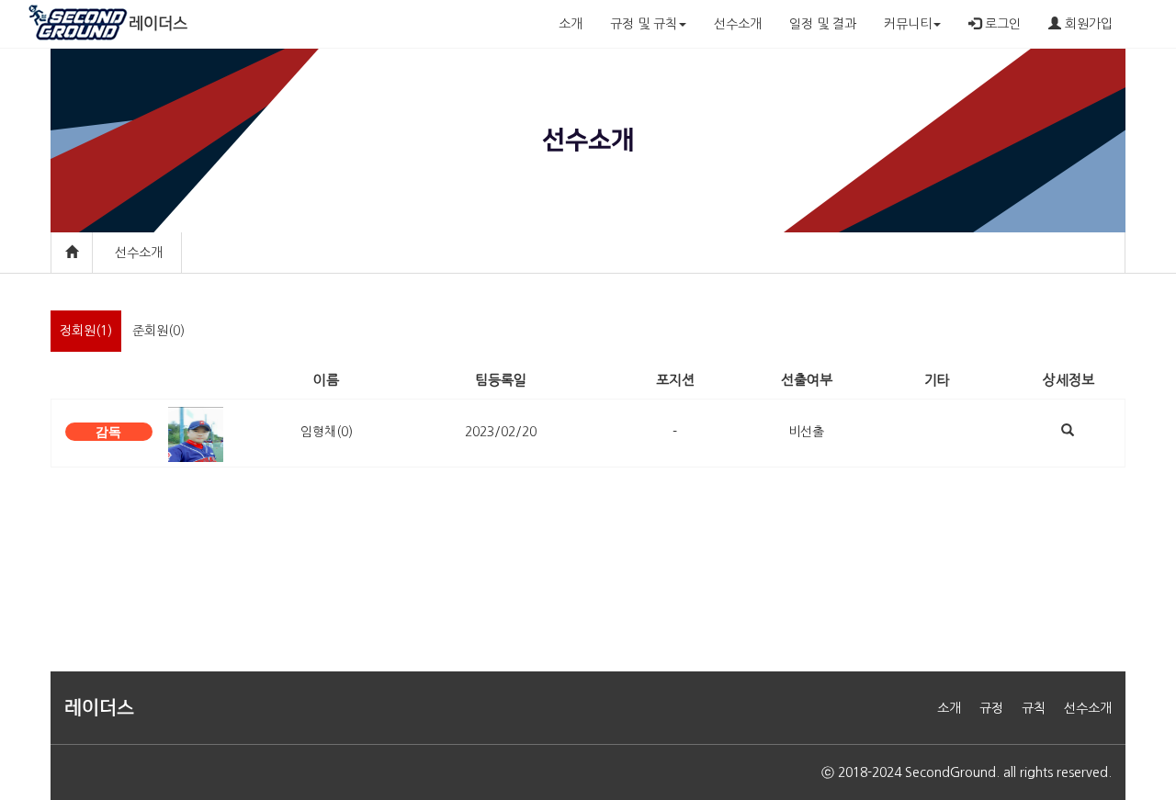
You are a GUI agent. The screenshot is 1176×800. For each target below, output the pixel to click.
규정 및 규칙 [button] (643, 23)
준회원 (158, 330)
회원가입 (1087, 23)
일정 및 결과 (822, 23)
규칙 (1034, 708)
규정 (991, 708)
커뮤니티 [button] (908, 23)
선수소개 (738, 23)
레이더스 (158, 24)
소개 (570, 23)
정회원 (86, 330)
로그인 (1001, 23)
